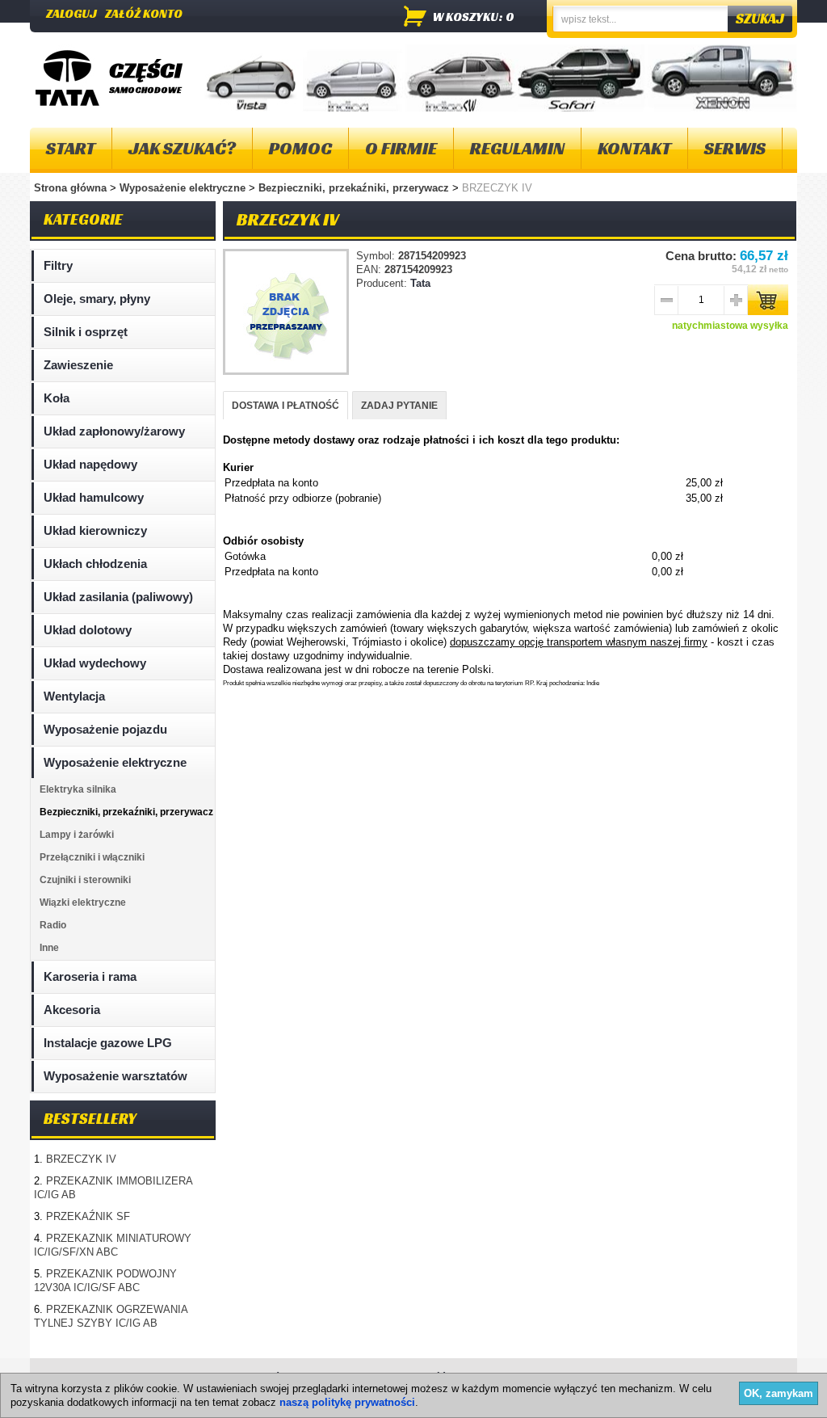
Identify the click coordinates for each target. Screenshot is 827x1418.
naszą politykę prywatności (347, 1402)
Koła (56, 398)
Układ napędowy (90, 464)
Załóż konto (144, 13)
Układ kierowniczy (95, 530)
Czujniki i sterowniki (85, 880)
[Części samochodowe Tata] (67, 78)
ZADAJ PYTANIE (399, 405)
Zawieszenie (78, 365)
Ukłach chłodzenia (95, 563)
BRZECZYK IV (81, 1159)
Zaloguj (71, 13)
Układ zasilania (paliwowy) (118, 597)
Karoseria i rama (90, 976)
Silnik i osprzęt (86, 332)
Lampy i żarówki (77, 834)
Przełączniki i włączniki (92, 857)
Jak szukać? (182, 148)
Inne (49, 947)
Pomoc (300, 148)
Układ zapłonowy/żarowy (114, 431)
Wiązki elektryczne (83, 902)
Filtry (58, 265)
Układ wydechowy (95, 663)
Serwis (735, 148)
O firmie (401, 148)
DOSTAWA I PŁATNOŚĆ (285, 405)
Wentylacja (74, 696)
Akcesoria (72, 1009)
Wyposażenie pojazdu (105, 729)
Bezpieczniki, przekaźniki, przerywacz (355, 188)
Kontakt (634, 148)
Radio (53, 925)
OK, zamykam (778, 1393)
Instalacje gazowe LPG (108, 1043)
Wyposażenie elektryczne (184, 188)
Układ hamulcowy (94, 497)
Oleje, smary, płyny (97, 298)
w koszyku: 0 (473, 16)
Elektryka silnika (78, 789)
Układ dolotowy (88, 630)
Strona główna (70, 188)
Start (70, 148)
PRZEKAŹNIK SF (88, 1216)
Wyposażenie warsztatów (115, 1076)
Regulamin (517, 148)
